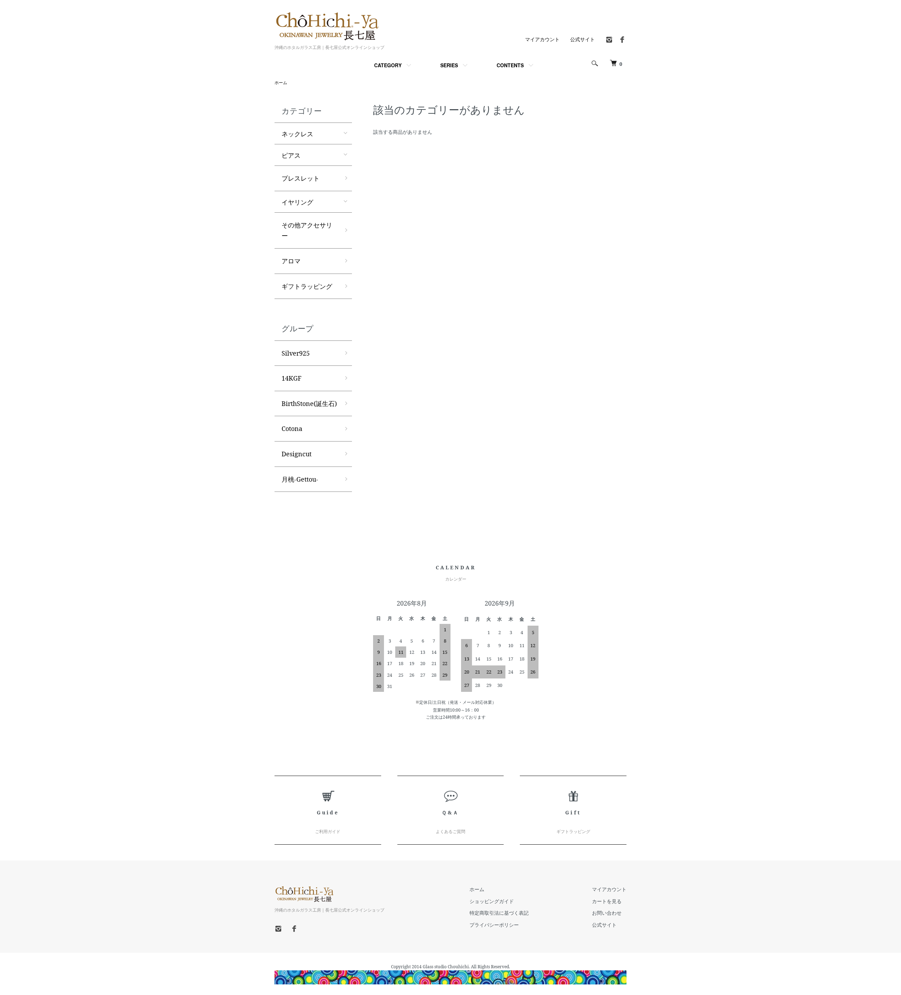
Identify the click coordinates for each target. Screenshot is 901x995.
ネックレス (297, 133)
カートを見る (607, 901)
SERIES (449, 65)
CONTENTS (510, 65)
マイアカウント (542, 39)
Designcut (296, 454)
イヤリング (297, 201)
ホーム (281, 83)
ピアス (291, 154)
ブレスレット (301, 178)
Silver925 (296, 353)
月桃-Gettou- (300, 479)
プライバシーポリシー (494, 924)
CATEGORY (388, 65)
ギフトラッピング (307, 286)
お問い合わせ (607, 912)
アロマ (291, 261)
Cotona (292, 428)
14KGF (292, 378)
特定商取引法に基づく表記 (499, 912)
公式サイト (582, 39)
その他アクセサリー (307, 230)
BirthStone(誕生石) (309, 403)
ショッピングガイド (492, 901)
